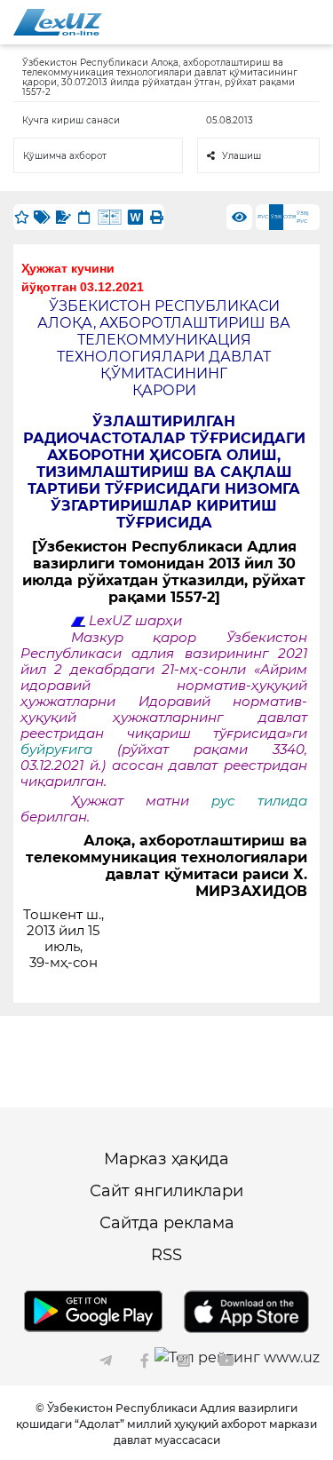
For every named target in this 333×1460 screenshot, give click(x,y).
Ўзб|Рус (303, 217)
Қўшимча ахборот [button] (65, 156)
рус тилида (259, 801)
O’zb (290, 216)
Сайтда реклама (166, 1223)
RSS (166, 1255)
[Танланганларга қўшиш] (21, 217)
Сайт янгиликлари (166, 1191)
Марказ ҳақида (166, 1159)
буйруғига (68, 750)
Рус (263, 216)
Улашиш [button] (241, 156)
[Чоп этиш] (156, 217)
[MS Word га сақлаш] (135, 217)
